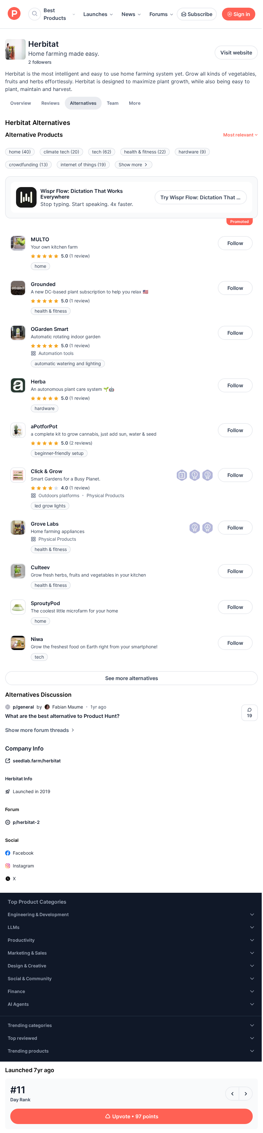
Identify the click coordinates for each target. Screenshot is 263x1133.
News (128, 14)
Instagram (23, 865)
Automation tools (55, 353)
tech (101, 151)
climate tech (61, 151)
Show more (130, 164)
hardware (192, 151)
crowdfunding (28, 164)
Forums (158, 14)
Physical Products (105, 495)
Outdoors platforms (58, 495)
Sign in (241, 14)
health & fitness (145, 151)
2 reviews (81, 443)
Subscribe (200, 14)
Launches (95, 14)
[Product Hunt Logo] (14, 14)
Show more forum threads (37, 730)
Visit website (236, 52)
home (20, 151)
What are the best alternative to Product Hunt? (62, 716)
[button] (135, 103)
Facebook (23, 853)
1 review (79, 256)
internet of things (83, 164)
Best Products (55, 14)
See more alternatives (131, 678)
